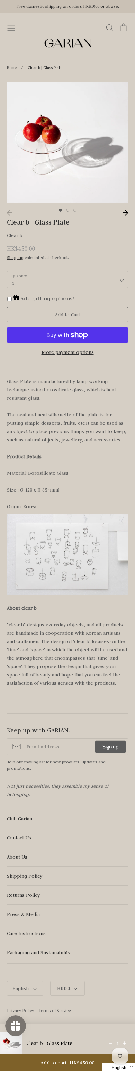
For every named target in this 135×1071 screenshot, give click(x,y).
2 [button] (67, 210)
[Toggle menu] (11, 27)
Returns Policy (23, 895)
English (21, 988)
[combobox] (67, 280)
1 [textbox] (13, 283)
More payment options (68, 352)
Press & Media (23, 914)
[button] (118, 1067)
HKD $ (64, 988)
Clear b (14, 235)
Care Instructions (26, 933)
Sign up (110, 747)
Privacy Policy (20, 1010)
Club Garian (19, 819)
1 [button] (60, 210)
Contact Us (19, 838)
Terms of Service (55, 1010)
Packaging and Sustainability (38, 952)
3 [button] (74, 210)
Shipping (15, 257)
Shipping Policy (24, 876)
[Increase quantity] (124, 1043)
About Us (17, 857)
